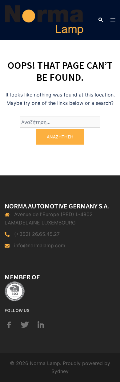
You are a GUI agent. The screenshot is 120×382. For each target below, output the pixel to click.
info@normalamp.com (39, 245)
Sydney (60, 371)
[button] (100, 20)
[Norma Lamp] (44, 19)
